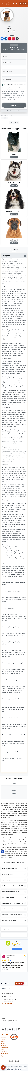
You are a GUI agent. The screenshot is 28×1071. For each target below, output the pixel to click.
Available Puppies (3, 1038)
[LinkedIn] (19, 1029)
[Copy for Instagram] (13, 38)
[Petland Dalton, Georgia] (7, 3)
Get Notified (14, 157)
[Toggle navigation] (2, 3)
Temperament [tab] (14, 787)
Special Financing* (4, 1042)
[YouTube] (10, 1029)
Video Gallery (4, 1053)
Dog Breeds (6, 115)
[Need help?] (3, 1067)
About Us (3, 1045)
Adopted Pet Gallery (4, 1048)
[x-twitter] (14, 1029)
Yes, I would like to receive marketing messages (14, 84)
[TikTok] (8, 1029)
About (2, 118)
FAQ (7, 118)
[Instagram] (5, 1029)
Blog (2, 1056)
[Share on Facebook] (2, 38)
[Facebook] (3, 1029)
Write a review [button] (17, 949)
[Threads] (17, 1029)
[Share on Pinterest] (9, 38)
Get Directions (7, 1003)
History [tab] (14, 783)
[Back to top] (26, 983)
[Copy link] (17, 38)
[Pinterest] (12, 1029)
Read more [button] (5, 969)
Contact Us (4, 1051)
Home (2, 115)
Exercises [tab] (14, 793)
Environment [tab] (14, 790)
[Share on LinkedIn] (5, 38)
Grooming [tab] (14, 796)
